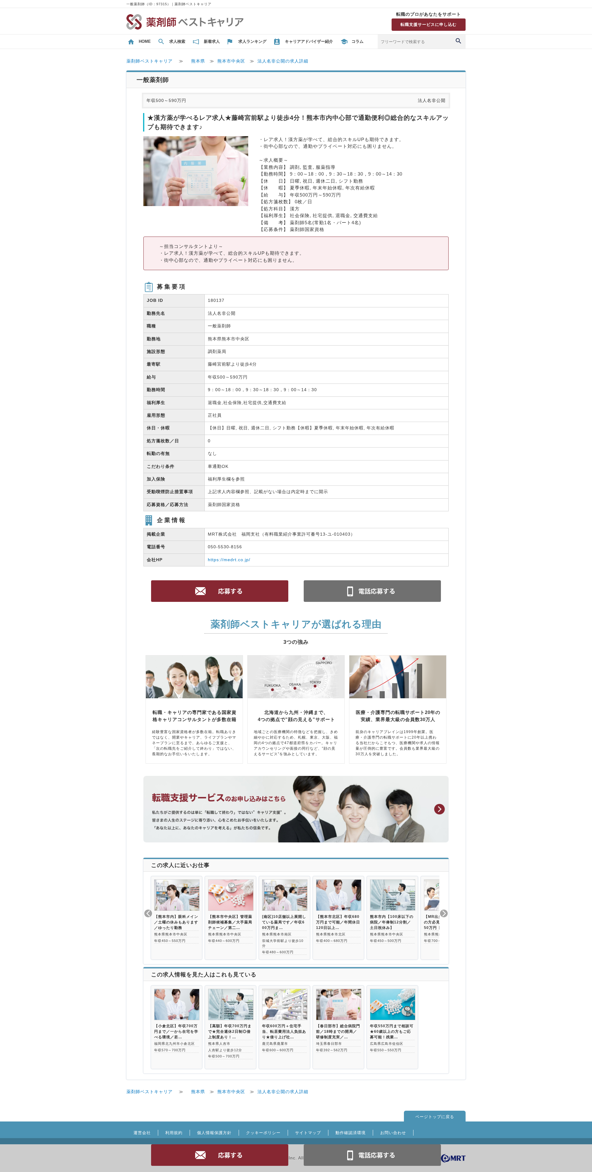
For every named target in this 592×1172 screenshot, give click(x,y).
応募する (220, 1155)
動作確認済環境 (350, 1132)
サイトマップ (308, 1132)
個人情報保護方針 (214, 1132)
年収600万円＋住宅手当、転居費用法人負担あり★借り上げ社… (284, 1031)
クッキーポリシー (263, 1132)
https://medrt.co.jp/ (229, 560)
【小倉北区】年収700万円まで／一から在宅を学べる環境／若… (176, 1031)
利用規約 (174, 1132)
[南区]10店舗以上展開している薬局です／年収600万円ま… (284, 922)
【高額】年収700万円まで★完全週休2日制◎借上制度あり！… (230, 1031)
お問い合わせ (393, 1132)
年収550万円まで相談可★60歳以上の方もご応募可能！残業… (391, 1031)
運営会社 (142, 1132)
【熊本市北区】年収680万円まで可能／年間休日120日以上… (338, 922)
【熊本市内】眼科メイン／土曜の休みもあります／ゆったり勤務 (176, 922)
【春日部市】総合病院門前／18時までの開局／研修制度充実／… (338, 1031)
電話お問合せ (372, 1155)
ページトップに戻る (434, 1116)
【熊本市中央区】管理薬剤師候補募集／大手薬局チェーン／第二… (230, 922)
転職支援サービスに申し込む (429, 24)
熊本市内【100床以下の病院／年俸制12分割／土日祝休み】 (391, 922)
